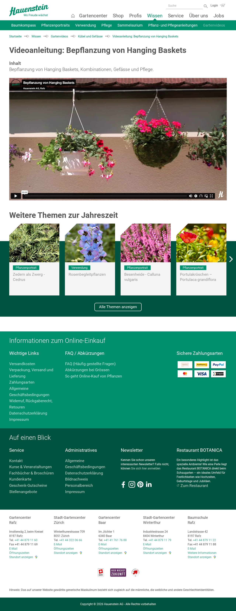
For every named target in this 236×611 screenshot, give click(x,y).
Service (176, 15)
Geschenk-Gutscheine (28, 485)
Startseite (73, 15)
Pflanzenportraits (55, 25)
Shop (118, 15)
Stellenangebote (23, 492)
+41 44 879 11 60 (26, 540)
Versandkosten (22, 364)
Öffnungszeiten (19, 553)
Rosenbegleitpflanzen (87, 274)
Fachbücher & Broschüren (31, 473)
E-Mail (13, 548)
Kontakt (16, 461)
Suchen (206, 6)
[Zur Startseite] (28, 10)
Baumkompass (23, 25)
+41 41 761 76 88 (115, 540)
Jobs (219, 15)
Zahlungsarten (21, 382)
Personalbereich (79, 485)
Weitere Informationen (202, 553)
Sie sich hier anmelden (145, 468)
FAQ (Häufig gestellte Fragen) (90, 364)
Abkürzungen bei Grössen (87, 370)
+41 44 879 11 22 (204, 540)
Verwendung (85, 25)
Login (214, 5)
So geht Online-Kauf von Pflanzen (93, 376)
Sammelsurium (130, 25)
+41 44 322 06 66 (70, 540)
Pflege (106, 25)
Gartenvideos (214, 25)
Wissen (154, 15)
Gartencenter (93, 15)
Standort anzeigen (21, 557)
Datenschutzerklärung (28, 413)
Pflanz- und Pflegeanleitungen (172, 25)
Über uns (198, 15)
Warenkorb (222, 5)
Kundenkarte (20, 479)
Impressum (19, 419)
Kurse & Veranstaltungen (30, 467)
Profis (135, 15)
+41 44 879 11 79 (159, 540)
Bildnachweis (76, 479)
